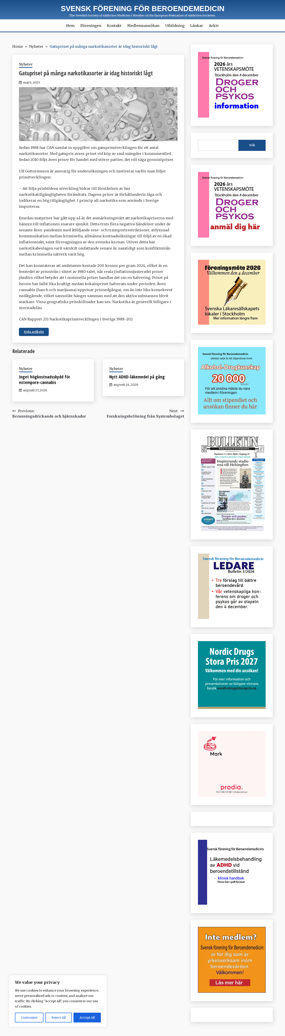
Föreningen (90, 25)
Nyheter (26, 64)
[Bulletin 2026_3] (232, 530)
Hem (70, 25)
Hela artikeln (34, 332)
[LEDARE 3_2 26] (232, 617)
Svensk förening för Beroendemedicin (142, 8)
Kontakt (114, 25)
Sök (252, 145)
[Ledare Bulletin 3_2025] (232, 413)
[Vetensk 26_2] (232, 116)
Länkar (196, 25)
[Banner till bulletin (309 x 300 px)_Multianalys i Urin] (232, 795)
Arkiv (214, 25)
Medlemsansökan (143, 25)
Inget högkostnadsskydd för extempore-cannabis (44, 379)
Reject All (58, 1018)
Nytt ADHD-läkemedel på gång (137, 377)
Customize (29, 1018)
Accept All (87, 1018)
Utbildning (175, 25)
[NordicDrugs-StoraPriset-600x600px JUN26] (232, 707)
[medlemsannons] (232, 991)
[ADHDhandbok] (232, 903)
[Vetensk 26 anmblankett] (232, 236)
